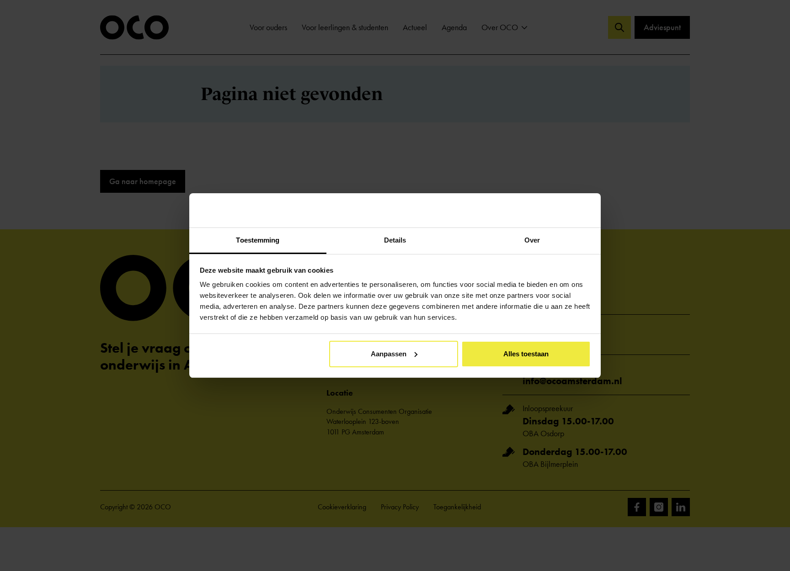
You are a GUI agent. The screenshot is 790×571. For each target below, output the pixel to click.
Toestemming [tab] (257, 240)
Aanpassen (388, 354)
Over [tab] (532, 240)
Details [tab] (395, 240)
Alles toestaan (526, 354)
